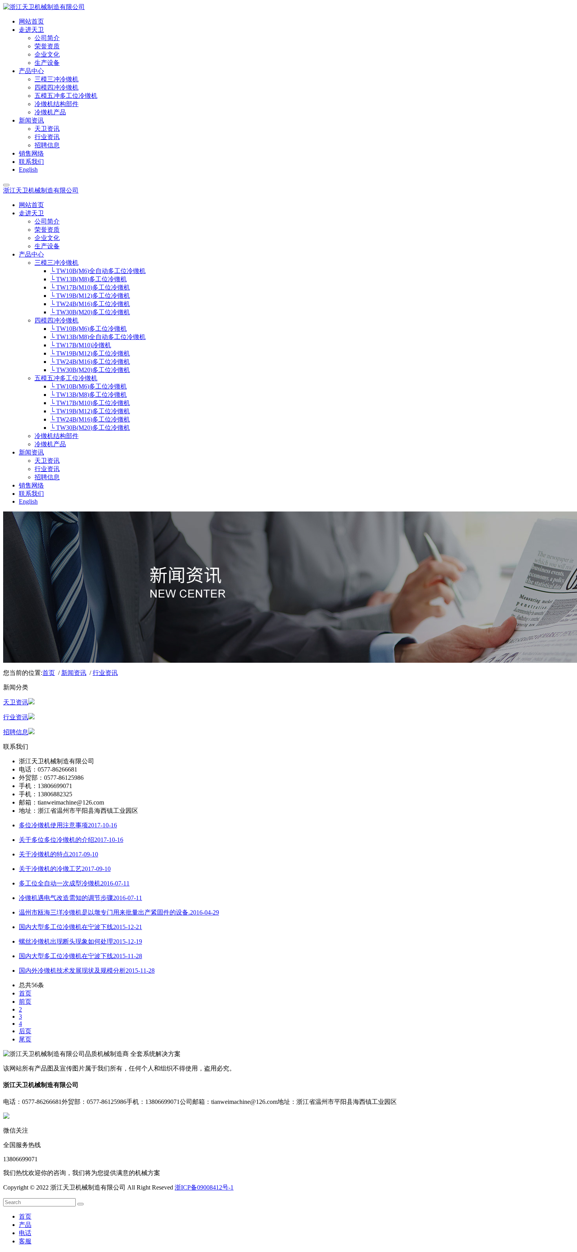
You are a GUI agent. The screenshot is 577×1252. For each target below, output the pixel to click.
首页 (48, 672)
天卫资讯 (15, 702)
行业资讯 (105, 672)
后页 (25, 1031)
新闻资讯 (73, 672)
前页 (25, 1001)
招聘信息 (15, 732)
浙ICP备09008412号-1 (204, 1187)
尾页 (25, 1039)
